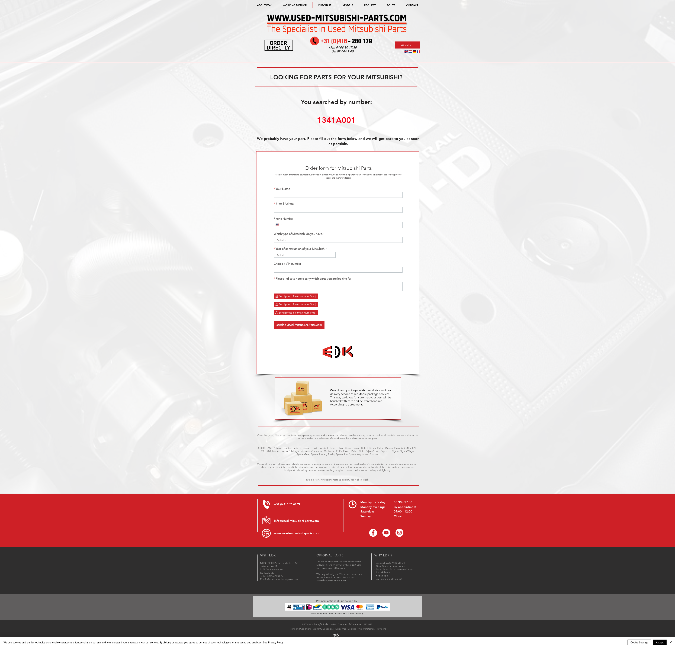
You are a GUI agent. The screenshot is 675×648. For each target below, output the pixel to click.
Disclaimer (340, 628)
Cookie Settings (639, 642)
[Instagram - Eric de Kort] (399, 533)
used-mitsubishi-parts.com (300, 533)
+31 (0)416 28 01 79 (287, 504)
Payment (381, 628)
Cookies (352, 628)
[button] (348, 5)
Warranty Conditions (323, 628)
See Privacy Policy (273, 642)
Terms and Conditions (300, 628)
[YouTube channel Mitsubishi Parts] (386, 533)
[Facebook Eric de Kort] (373, 533)
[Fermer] (671, 642)
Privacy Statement (366, 628)
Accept (660, 642)
